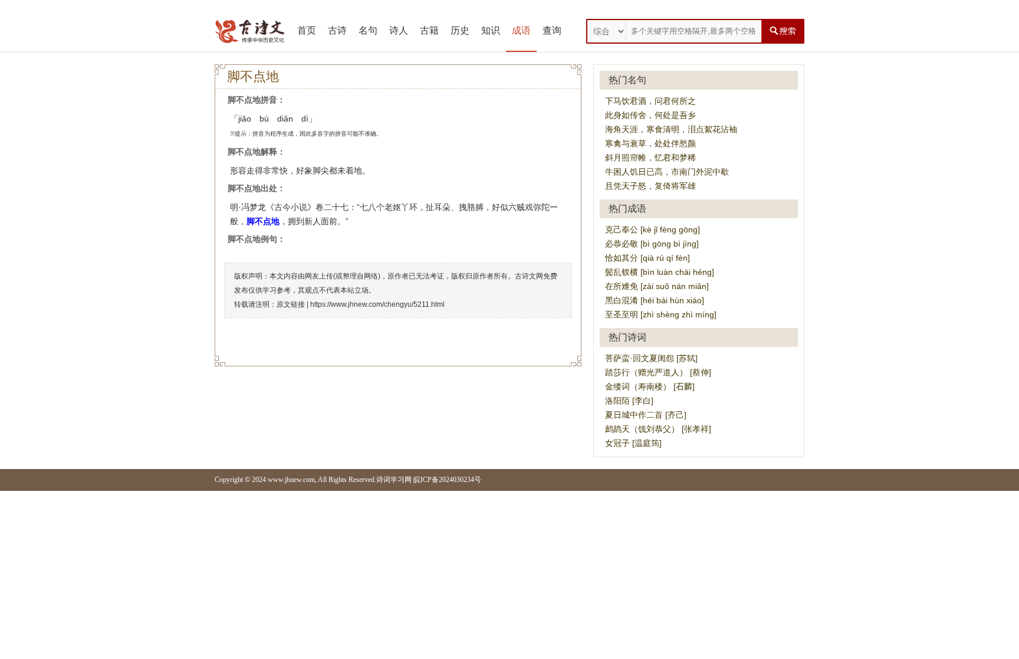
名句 (368, 30)
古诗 (337, 30)
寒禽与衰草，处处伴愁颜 (650, 143)
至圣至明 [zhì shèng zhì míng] (660, 314)
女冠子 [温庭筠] (633, 443)
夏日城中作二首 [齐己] (645, 414)
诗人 (398, 30)
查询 (552, 30)
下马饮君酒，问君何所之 (650, 101)
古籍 (429, 30)
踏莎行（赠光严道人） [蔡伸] (658, 372)
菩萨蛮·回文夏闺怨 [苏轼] (651, 358)
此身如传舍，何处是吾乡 (650, 115)
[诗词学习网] (250, 31)
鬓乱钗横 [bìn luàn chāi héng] (659, 272)
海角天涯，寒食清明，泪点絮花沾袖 (671, 129)
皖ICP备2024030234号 (447, 480)
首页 (306, 30)
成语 (521, 30)
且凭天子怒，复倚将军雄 (650, 186)
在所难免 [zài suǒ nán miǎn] (657, 286)
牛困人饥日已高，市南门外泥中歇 (667, 171)
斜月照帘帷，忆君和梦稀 (650, 157)
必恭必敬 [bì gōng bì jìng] (652, 243)
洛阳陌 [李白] (629, 400)
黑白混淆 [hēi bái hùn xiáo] (654, 300)
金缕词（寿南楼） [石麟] (650, 386)
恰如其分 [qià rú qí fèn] (647, 258)
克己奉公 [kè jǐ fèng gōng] (652, 229)
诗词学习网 (394, 480)
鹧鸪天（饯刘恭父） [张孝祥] (658, 429)
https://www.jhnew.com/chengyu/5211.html (377, 304)
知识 (490, 30)
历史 (460, 30)
